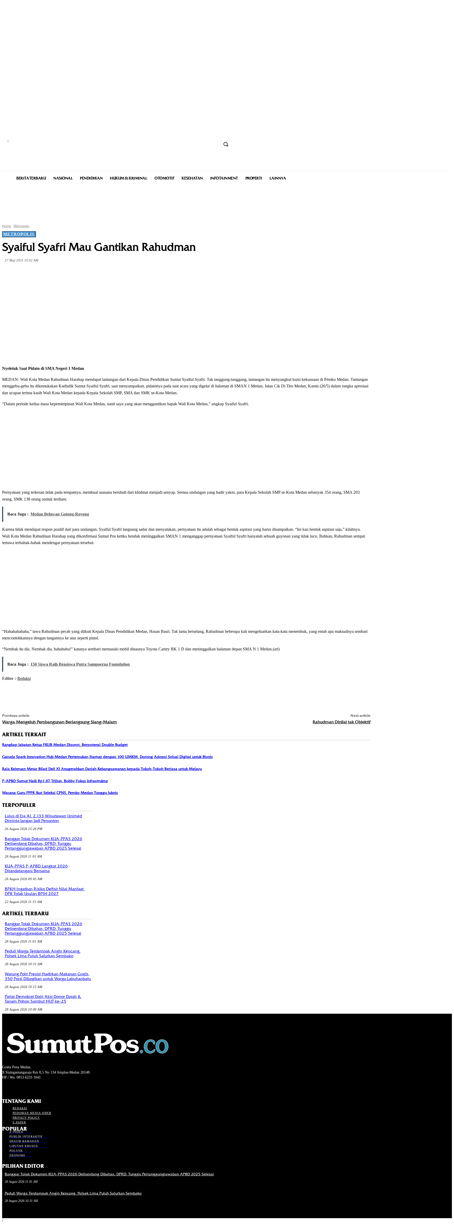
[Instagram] (14, 1087)
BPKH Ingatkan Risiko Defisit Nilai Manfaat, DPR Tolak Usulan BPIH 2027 (45, 891)
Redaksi (24, 678)
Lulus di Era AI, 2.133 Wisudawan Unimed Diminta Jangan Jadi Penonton (43, 818)
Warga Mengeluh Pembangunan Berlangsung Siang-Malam (59, 721)
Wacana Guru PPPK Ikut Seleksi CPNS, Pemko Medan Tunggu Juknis (60, 792)
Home (6, 226)
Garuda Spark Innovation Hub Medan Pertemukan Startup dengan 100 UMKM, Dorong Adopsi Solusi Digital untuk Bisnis (107, 756)
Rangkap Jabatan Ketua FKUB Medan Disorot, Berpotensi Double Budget (65, 744)
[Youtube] (33, 1087)
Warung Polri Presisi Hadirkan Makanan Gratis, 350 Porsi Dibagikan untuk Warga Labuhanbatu (48, 976)
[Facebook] (49, 272)
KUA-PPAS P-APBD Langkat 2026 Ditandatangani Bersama (36, 868)
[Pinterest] (87, 272)
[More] (125, 272)
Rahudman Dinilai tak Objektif (341, 721)
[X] (68, 272)
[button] (225, 144)
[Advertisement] (227, 201)
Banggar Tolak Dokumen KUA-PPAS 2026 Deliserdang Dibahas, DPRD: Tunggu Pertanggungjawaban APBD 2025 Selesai (43, 844)
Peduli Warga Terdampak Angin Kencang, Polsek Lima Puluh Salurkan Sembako (42, 953)
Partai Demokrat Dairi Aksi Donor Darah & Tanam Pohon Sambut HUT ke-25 (43, 999)
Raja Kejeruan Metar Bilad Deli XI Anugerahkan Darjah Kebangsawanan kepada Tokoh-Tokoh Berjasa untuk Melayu (102, 768)
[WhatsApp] (106, 272)
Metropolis (21, 226)
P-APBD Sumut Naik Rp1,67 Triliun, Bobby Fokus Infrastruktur (55, 781)
